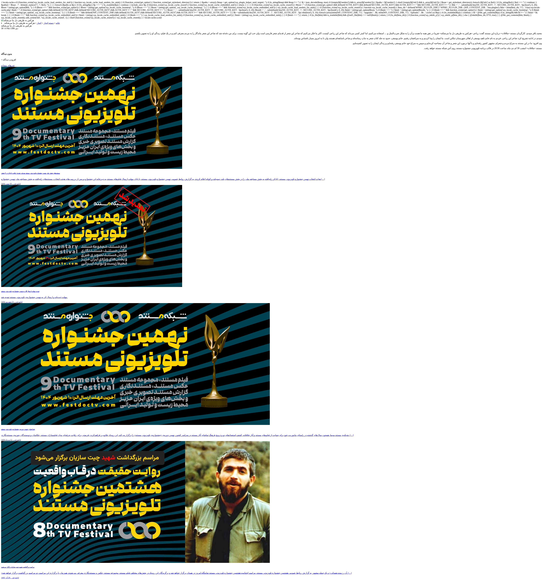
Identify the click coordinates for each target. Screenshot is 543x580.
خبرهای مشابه (8, 65)
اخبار (39, 23)
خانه (58, 23)
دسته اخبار (49, 23)
